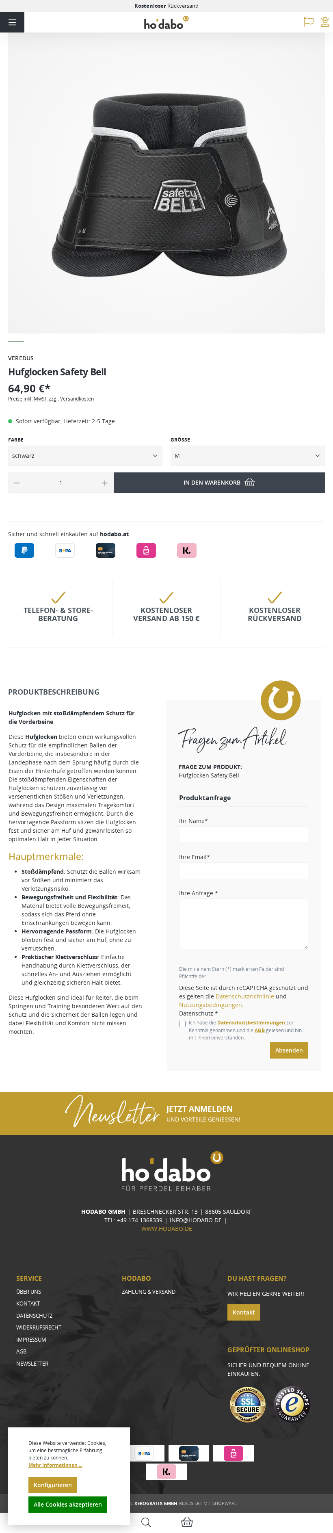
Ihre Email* (194, 857)
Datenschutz (34, 1315)
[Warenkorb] (187, 1523)
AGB (260, 1030)
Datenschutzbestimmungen (251, 1022)
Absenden (289, 1050)
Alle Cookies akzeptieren (68, 1504)
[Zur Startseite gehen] (166, 22)
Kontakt (28, 1303)
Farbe (16, 439)
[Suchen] (146, 1523)
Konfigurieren (53, 1485)
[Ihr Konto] (325, 22)
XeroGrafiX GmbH (155, 1503)
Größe (180, 439)
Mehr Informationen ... (55, 1465)
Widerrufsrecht (38, 1327)
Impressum (31, 1339)
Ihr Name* (193, 821)
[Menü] (12, 22)
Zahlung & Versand (148, 1291)
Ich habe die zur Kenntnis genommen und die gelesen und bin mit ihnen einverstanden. (245, 1030)
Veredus (21, 358)
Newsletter (32, 1363)
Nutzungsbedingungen (210, 1005)
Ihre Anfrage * (198, 893)
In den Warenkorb (212, 482)
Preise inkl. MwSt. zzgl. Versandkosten (51, 398)
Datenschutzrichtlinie (245, 996)
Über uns (28, 1291)
